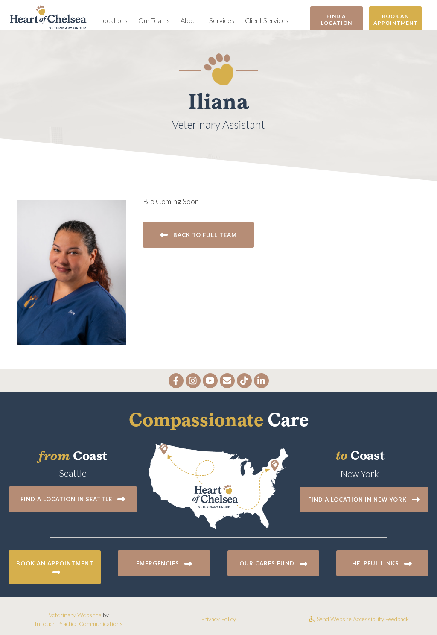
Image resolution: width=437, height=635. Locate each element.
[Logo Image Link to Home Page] (48, 16)
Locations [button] (113, 20)
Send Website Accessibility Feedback (362, 619)
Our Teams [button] (154, 20)
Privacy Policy (218, 619)
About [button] (189, 20)
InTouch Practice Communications (79, 623)
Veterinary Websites (75, 614)
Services (221, 20)
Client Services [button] (266, 20)
